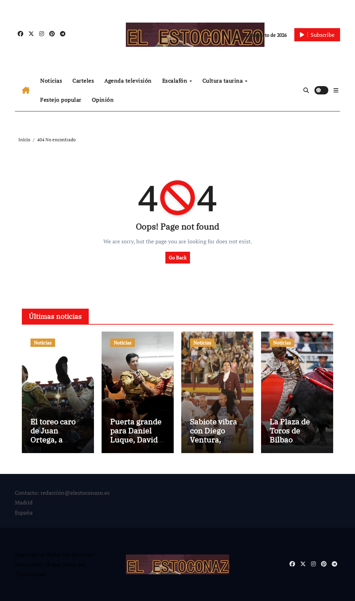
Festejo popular (60, 99)
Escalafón (175, 80)
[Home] (26, 90)
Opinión (103, 99)
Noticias (51, 80)
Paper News (61, 564)
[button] (336, 90)
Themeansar (30, 574)
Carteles (83, 80)
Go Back (178, 257)
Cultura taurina (223, 80)
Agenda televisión (128, 80)
